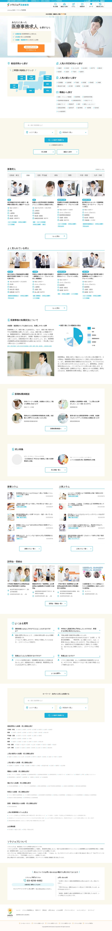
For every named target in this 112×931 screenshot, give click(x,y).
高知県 (54, 744)
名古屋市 (85, 68)
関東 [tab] (28, 175)
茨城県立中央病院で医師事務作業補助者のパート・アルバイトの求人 (67, 204)
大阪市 (67, 71)
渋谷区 (67, 68)
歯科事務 (80, 107)
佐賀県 (23, 747)
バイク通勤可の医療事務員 (30, 795)
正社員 (11, 284)
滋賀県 (14, 741)
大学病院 (35, 271)
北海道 (19, 729)
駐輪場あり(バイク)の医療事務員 (75, 795)
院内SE (97, 107)
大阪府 (36, 289)
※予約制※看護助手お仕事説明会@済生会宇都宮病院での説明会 (18, 585)
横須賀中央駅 (61, 86)
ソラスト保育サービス (52, 923)
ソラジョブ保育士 (89, 923)
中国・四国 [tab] (84, 175)
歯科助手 (71, 107)
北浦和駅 (69, 82)
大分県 (39, 747)
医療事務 (77, 97)
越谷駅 (11, 218)
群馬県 (24, 732)
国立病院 (10, 271)
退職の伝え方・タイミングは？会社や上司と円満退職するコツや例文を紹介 (34, 536)
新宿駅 (84, 82)
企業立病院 (85, 271)
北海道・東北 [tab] (14, 175)
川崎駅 (99, 82)
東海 (47, 90)
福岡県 (18, 747)
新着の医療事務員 (12, 806)
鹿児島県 (50, 747)
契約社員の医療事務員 (81, 786)
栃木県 (86, 217)
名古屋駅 (86, 86)
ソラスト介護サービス (38, 923)
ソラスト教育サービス (66, 923)
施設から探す (68, 152)
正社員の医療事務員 (13, 786)
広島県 (28, 744)
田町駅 (92, 82)
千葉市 (74, 71)
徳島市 (66, 287)
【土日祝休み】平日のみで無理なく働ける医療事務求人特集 (38, 460)
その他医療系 (61, 111)
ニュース (18, 910)
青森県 (24, 729)
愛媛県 (49, 744)
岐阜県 (14, 738)
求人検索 (44, 152)
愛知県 (24, 738)
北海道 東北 (47, 77)
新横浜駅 (12, 292)
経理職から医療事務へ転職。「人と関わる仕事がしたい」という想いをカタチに (84, 403)
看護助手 (71, 104)
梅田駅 (78, 86)
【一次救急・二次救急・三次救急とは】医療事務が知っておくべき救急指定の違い (86, 504)
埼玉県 (11, 215)
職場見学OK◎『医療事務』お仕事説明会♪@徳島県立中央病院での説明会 (43, 586)
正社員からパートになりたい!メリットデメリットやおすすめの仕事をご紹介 (86, 515)
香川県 (44, 744)
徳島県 (61, 287)
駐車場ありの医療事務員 (59, 795)
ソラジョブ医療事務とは (28, 910)
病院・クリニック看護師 (64, 97)
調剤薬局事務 (61, 107)
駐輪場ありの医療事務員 (90, 795)
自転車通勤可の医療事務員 (45, 795)
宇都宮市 (91, 217)
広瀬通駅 (60, 82)
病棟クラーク (61, 104)
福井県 (29, 735)
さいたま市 (76, 68)
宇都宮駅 (86, 220)
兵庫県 (30, 741)
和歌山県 (41, 741)
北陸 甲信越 (31, 77)
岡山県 (23, 744)
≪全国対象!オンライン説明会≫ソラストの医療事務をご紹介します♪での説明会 (93, 586)
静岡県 (19, 738)
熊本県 (33, 747)
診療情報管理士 (77, 100)
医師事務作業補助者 (63, 100)
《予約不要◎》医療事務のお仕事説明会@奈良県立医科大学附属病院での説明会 (67, 586)
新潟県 (19, 735)
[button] (33, 630)
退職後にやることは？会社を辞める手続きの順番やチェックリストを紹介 (34, 525)
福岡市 (82, 71)
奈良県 (35, 741)
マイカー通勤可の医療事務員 (15, 795)
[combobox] (56, 125)
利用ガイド (38, 910)
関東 (47, 84)
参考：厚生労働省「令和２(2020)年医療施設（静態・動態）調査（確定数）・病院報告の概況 (29, 346)
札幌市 (60, 68)
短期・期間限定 (36, 295)
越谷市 (16, 215)
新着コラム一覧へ (30, 548)
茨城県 (61, 217)
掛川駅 (71, 86)
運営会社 (44, 910)
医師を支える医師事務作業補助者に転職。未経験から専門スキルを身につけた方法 (38, 417)
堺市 (40, 289)
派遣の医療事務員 (42, 786)
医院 (34, 199)
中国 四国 (21, 77)
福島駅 (86, 292)
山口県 (33, 744)
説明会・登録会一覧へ (56, 603)
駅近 (59, 294)
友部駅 (61, 220)
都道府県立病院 (61, 199)
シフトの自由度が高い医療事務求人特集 (82, 460)
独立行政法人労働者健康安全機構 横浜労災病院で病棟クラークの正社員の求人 (17, 276)
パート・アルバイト (65, 212)
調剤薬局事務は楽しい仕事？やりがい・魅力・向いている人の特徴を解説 (34, 515)
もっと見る (55, 236)
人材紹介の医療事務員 (68, 786)
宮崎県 (44, 747)
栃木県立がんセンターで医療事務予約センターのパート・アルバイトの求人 (92, 204)
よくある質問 (87, 1)
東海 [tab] (56, 175)
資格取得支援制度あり (88, 224)
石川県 (24, 735)
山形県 (45, 729)
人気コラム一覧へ (81, 548)
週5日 (44, 224)
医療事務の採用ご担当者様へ (23, 914)
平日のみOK (61, 226)
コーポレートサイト (25, 923)
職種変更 (102, 1)
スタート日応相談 (12, 222)
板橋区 (41, 215)
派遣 (11, 210)
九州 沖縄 (14, 86)
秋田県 (40, 729)
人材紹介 (37, 210)
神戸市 (93, 68)
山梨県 (34, 735)
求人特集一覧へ (56, 470)
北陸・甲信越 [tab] (42, 175)
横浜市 (100, 68)
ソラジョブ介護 (77, 923)
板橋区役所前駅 (39, 218)
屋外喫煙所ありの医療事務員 (31, 797)
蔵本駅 (61, 290)
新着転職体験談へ (56, 428)
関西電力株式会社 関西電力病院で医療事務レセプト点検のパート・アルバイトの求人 (93, 276)
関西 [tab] (69, 175)
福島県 (50, 729)
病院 (9, 199)
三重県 (30, 738)
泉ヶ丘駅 (37, 292)
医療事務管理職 (88, 97)
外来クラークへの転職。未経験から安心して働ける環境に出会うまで (38, 403)
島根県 (18, 744)
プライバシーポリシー (69, 910)
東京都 (36, 215)
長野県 (40, 735)
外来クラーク (88, 100)
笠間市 (66, 217)
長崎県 (28, 747)
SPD (79, 104)
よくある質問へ (56, 673)
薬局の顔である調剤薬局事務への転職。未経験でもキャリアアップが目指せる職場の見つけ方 (84, 417)
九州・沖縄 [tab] (98, 175)
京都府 (19, 741)
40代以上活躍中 (22, 222)
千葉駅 (77, 82)
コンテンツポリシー (81, 910)
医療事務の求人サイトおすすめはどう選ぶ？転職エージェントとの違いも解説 (34, 493)
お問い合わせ (51, 910)
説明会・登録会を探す (28, 829)
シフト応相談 (11, 224)
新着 (34, 222)
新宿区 (60, 71)
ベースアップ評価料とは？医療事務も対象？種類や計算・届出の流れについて (86, 493)
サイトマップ (91, 910)
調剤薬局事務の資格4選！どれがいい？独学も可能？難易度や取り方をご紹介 (86, 536)
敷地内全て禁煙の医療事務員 (15, 797)
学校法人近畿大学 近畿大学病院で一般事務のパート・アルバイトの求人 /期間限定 (43, 276)
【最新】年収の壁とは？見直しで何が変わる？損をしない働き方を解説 (34, 504)
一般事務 (88, 107)
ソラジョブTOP (11, 10)
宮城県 (34, 729)
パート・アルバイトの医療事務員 (28, 786)
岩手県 (29, 729)
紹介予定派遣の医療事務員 (54, 786)
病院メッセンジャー (89, 104)
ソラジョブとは (95, 1)
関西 (30, 90)
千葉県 (35, 732)
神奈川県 (12, 289)
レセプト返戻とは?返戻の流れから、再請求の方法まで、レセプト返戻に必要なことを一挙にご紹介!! (86, 525)
